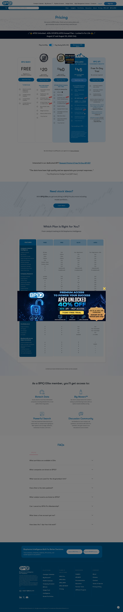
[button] (104, 288)
